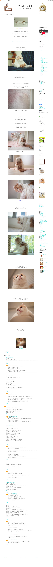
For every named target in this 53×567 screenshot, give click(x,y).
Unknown (9, 416)
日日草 (41, 224)
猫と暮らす (41, 232)
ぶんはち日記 (41, 237)
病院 (40, 88)
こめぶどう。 (42, 69)
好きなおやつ (42, 60)
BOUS (41, 245)
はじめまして (41, 89)
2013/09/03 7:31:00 (14, 493)
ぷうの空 (41, 212)
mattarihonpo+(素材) (42, 246)
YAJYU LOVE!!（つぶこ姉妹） (43, 221)
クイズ (41, 90)
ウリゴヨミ (41, 223)
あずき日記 (41, 215)
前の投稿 (36, 557)
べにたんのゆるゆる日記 (43, 235)
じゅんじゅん (7, 482)
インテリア (41, 84)
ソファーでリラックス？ (44, 70)
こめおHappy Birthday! (45, 254)
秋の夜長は (42, 61)
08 (41, 72)
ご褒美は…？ (42, 65)
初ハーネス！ (42, 66)
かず (6, 357)
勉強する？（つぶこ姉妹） (43, 220)
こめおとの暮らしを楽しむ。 (44, 67)
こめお (7, 352)
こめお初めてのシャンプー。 (44, 71)
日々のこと (41, 238)
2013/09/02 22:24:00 (12, 482)
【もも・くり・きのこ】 (43, 234)
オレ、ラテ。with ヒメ (42, 231)
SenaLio (41, 225)
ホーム (21, 557)
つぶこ (41, 83)
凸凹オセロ (41, 214)
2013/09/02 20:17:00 (14, 416)
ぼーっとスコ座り (43, 68)
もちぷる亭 (41, 213)
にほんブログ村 (21, 348)
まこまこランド (41, 205)
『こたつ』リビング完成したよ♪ (45, 258)
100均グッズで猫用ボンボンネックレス (45, 271)
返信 (7, 363)
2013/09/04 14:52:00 (13, 505)
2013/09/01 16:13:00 (10, 357)
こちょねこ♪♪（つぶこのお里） (44, 239)
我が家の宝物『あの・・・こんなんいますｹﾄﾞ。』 (44, 230)
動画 (40, 91)
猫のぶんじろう (42, 236)
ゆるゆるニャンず (42, 222)
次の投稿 (5, 557)
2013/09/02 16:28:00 (10, 425)
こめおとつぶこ (42, 82)
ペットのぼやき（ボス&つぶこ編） (45, 267)
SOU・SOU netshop (41, 206)
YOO (6, 425)
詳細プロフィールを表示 (42, 108)
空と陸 (41, 219)
